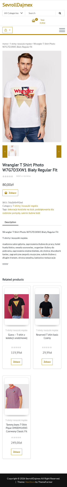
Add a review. (23, 176)
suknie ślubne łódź (30, 213)
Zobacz (12, 192)
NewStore (30, 481)
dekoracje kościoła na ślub (21, 209)
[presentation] (4, 151)
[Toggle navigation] (62, 30)
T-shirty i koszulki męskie (21, 43)
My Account (7, 30)
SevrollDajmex (17, 4)
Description (10, 222)
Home (5, 43)
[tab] (10, 222)
